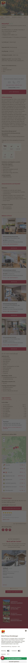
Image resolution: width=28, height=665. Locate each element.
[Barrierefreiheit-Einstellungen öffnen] (2, 658)
